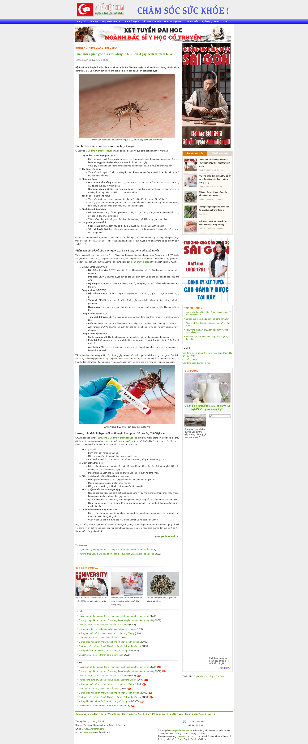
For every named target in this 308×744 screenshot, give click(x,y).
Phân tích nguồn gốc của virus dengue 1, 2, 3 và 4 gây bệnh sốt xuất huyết (124, 54)
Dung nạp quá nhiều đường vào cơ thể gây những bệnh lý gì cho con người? (195, 433)
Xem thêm (224, 668)
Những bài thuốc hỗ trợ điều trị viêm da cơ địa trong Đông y (106, 633)
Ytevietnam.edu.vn (185, 736)
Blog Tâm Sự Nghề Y (195, 714)
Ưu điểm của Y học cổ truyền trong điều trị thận (101, 655)
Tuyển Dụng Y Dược (210, 21)
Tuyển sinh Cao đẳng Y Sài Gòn (209, 676)
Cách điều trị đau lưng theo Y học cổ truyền (99, 637)
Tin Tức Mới (192, 21)
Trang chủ (81, 21)
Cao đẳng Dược (189, 359)
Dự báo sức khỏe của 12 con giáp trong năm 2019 (208, 319)
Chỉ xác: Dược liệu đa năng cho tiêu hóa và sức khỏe (162, 599)
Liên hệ (211, 714)
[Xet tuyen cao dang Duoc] (206, 95)
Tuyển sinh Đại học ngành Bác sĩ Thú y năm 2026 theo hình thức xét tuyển (114, 549)
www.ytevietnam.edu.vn (181, 730)
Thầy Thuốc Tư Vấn (111, 21)
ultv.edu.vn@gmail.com (93, 729)
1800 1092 (88, 732)
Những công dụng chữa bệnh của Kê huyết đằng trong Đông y (107, 629)
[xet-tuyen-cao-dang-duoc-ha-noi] (181, 8)
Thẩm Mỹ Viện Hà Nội (109, 714)
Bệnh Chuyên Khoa (89, 48)
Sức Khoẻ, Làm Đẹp (151, 21)
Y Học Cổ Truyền (131, 21)
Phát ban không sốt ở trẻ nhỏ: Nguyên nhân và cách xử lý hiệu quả (110, 646)
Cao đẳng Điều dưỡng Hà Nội (196, 363)
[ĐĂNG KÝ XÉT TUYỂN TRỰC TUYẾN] (206, 270)
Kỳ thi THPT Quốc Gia (154, 714)
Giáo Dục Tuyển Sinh (173, 21)
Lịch (225, 21)
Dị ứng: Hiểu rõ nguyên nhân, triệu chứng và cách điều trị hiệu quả (110, 642)
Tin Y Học (94, 21)
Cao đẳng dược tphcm (192, 353)
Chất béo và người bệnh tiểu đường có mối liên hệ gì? (219, 661)
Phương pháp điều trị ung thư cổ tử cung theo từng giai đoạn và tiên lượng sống (116, 554)
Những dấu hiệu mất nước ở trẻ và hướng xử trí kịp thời (105, 650)
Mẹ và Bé (92, 714)
